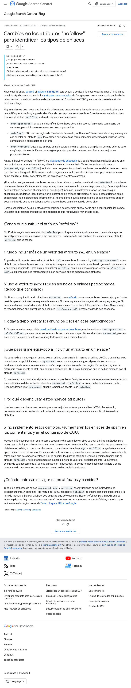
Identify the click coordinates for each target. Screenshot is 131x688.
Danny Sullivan (23, 510)
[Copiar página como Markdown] (18, 46)
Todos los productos (14, 660)
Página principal (11, 25)
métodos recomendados (58, 95)
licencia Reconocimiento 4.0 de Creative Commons (102, 541)
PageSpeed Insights (99, 601)
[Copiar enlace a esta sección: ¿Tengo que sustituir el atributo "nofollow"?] (81, 224)
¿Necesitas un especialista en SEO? (64, 591)
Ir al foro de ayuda (13, 591)
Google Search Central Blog (24, 14)
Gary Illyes (36, 510)
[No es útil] (124, 25)
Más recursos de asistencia (17, 608)
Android (8, 634)
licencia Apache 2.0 (52, 545)
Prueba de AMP (96, 606)
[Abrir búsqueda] (90, 4)
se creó (30, 91)
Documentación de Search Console (63, 608)
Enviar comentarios (112, 34)
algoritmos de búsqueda (63, 160)
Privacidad (24, 673)
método (73, 297)
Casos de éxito (53, 614)
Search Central (40, 4)
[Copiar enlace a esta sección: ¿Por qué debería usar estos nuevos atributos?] (88, 399)
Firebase (8, 644)
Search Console (96, 591)
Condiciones (10, 673)
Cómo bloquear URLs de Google (58, 503)
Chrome (8, 639)
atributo (47, 91)
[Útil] (120, 25)
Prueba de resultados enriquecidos (106, 596)
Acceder (122, 4)
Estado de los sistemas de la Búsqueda (60, 602)
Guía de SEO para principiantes (61, 596)
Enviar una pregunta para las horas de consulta (23, 597)
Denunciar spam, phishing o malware (22, 603)
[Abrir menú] (5, 4)
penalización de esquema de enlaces (60, 329)
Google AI (8, 654)
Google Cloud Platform (15, 649)
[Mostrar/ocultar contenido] (24, 56)
